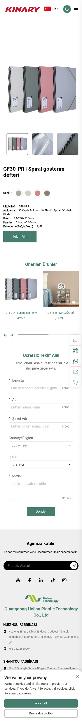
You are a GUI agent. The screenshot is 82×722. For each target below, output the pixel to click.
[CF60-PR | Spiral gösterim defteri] (21, 289)
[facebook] (29, 580)
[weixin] (75, 350)
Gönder (41, 511)
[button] (5, 335)
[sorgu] (75, 340)
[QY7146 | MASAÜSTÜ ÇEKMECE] (61, 289)
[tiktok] (53, 580)
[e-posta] (75, 371)
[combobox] (41, 445)
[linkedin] (41, 580)
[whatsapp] (75, 361)
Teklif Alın (20, 236)
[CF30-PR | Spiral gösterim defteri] (42, 90)
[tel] (75, 382)
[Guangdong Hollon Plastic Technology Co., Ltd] (22, 9)
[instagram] (64, 580)
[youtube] (18, 580)
